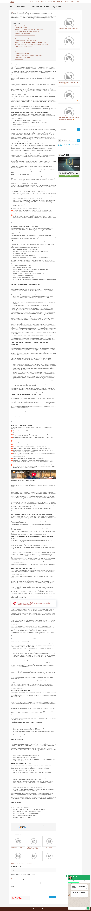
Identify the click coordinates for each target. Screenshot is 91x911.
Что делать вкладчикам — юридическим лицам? (25, 40)
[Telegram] (25, 827)
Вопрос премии (18, 48)
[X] (22, 827)
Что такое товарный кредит (48, 861)
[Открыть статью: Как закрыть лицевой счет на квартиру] (69, 58)
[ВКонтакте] (19, 827)
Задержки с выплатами (20, 51)
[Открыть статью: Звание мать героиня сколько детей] (69, 95)
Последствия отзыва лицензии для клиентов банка (26, 36)
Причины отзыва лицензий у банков (22, 57)
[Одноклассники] (20, 827)
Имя (12, 881)
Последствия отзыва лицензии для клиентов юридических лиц (28, 55)
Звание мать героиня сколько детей (67, 100)
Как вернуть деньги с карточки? (22, 49)
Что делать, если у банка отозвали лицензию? (25, 35)
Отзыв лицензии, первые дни (21, 27)
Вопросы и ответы (19, 59)
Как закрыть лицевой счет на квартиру (68, 63)
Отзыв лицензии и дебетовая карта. (23, 25)
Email (28, 881)
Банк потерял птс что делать (17, 847)
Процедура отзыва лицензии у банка (23, 38)
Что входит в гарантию (47, 847)
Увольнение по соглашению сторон (22, 33)
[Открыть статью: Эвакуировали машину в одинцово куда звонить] (69, 22)
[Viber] (23, 827)
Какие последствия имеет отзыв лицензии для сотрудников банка (29, 29)
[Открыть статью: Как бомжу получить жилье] (69, 41)
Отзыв (12, 886)
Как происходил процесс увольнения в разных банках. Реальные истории (30, 42)
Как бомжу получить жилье (65, 47)
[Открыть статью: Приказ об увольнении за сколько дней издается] (69, 76)
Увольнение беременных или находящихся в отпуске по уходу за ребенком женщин (33, 44)
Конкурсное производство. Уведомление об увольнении (27, 31)
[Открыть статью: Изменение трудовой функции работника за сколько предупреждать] (69, 112)
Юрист (12, 1)
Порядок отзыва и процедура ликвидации (24, 46)
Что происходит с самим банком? (22, 53)
